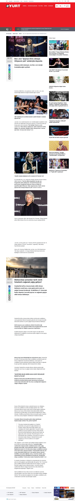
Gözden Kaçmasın (32, 5)
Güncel (25, 5)
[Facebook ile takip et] (55, 488)
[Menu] (57, 6)
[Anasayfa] (7, 1)
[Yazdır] (9, 76)
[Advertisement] (37, 18)
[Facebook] (9, 65)
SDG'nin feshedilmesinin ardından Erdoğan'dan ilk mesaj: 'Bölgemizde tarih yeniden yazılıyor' (36, 29)
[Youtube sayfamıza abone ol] (61, 488)
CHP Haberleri (10, 492)
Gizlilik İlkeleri (38, 487)
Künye (29, 487)
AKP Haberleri (22, 492)
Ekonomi (50, 5)
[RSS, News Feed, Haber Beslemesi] (67, 488)
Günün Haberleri (16, 1)
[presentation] (10, 29)
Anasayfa (24, 487)
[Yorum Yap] (9, 78)
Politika (40, 5)
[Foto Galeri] (68, 1)
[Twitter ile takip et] (58, 488)
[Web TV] (65, 1)
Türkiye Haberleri (35, 492)
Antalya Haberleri (23, 494)
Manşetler (10, 1)
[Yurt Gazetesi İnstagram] (62, 1)
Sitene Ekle (25, 1)
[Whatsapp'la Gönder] (9, 72)
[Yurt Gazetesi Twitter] (57, 1)
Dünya (45, 5)
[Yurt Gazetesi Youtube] (59, 1)
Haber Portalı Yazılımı (12, 499)
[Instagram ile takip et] (64, 488)
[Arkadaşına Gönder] (9, 74)
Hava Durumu (31, 1)
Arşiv (21, 1)
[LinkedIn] (9, 70)
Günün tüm (65, 29)
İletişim (32, 487)
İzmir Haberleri (10, 494)
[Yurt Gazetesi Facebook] (54, 1)
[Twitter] (9, 68)
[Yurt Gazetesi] (13, 5)
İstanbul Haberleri (47, 492)
